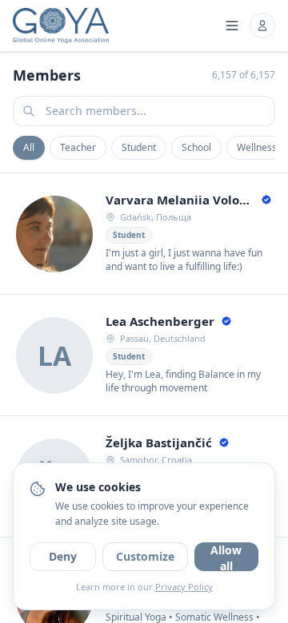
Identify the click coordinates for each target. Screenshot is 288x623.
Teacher (78, 147)
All (28, 147)
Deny (63, 556)
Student (139, 147)
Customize (145, 556)
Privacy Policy (184, 587)
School (196, 147)
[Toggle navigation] (232, 25)
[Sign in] (262, 25)
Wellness (257, 147)
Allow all (226, 556)
